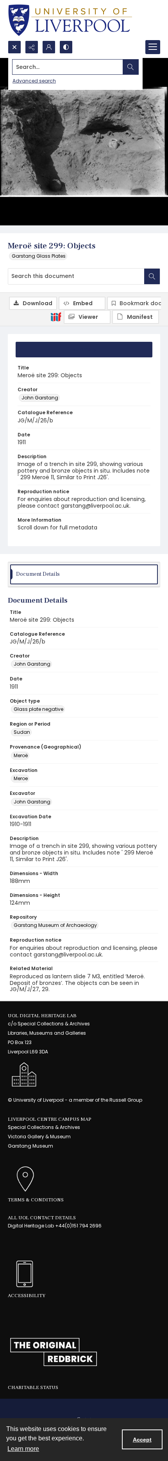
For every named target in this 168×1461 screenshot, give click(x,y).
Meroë (21, 755)
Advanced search (34, 80)
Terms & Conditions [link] (36, 1200)
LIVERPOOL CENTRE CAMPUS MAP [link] (49, 1119)
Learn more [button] (23, 1448)
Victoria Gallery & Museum (39, 1136)
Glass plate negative (38, 709)
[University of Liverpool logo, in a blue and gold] (70, 20)
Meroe (21, 778)
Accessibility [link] (26, 1295)
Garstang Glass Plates (39, 256)
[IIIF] (56, 316)
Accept (142, 1439)
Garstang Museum (30, 1146)
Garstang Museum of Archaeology (55, 925)
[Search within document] (152, 276)
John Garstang (39, 397)
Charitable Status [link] (33, 1387)
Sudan (22, 732)
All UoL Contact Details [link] (42, 1218)
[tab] (84, 349)
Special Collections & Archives (44, 1127)
